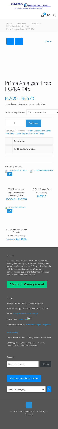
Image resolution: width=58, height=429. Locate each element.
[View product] (25, 174)
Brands (31, 131)
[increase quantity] (20, 123)
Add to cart (33, 123)
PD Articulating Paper (16, 189)
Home (9, 23)
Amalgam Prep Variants (15, 112)
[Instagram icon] (34, 418)
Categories (21, 23)
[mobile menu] (54, 5)
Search (11, 357)
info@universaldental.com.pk (25, 313)
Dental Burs (36, 23)
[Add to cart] (25, 210)
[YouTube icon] (30, 418)
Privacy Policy (12, 332)
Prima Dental (38, 134)
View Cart (23, 319)
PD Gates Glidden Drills (41, 189)
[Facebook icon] (27, 418)
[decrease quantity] (8, 123)
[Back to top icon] (29, 405)
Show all (48, 41)
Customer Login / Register (38, 324)
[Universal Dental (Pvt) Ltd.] (29, 5)
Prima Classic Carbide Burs (17, 26)
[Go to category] (49, 389)
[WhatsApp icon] (24, 418)
